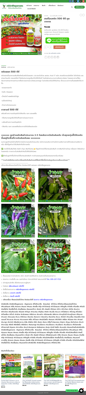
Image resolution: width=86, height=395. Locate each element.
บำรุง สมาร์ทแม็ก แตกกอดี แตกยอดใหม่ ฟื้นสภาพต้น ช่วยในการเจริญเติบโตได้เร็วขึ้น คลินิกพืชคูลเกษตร (32, 382)
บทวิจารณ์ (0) (11, 67)
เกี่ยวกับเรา (52, 6)
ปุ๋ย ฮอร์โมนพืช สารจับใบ (56, 16)
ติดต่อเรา (61, 6)
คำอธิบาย (3, 67)
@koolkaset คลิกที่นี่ (16, 286)
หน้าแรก (29, 6)
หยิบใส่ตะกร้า (59, 47)
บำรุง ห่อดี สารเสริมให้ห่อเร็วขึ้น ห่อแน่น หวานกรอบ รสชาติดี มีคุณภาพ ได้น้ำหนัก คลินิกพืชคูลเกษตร (53, 382)
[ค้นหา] (72, 7)
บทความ (36, 6)
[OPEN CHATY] (81, 390)
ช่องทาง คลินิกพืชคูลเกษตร (43, 299)
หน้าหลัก (46, 16)
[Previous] (1, 372)
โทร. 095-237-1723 (54, 279)
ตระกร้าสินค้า (31, 9)
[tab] (3, 67)
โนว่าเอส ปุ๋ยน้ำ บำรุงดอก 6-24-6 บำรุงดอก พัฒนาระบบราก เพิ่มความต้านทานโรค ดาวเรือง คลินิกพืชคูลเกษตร (10, 383)
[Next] (84, 372)
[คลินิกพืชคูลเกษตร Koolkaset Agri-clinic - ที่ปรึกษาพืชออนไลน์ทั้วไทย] (12, 7)
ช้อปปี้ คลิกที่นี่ (15, 296)
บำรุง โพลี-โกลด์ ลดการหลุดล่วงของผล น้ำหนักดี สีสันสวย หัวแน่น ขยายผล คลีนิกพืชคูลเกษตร (74, 382)
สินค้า (43, 6)
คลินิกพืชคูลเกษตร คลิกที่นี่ (25, 289)
